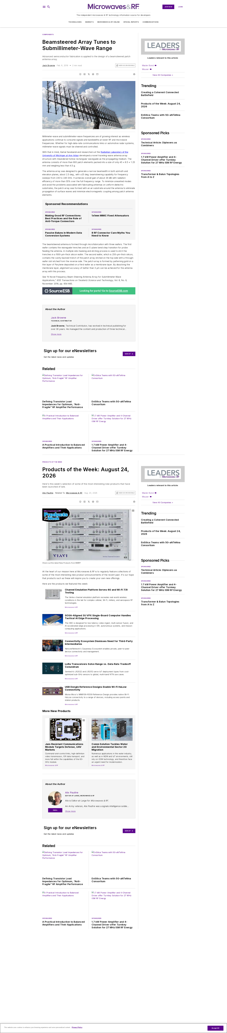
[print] (134, 74)
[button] (44, 7)
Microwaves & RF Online (108, 22)
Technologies (75, 22)
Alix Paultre (47, 493)
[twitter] (89, 74)
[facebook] (80, 74)
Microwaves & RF (74, 493)
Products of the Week (52, 462)
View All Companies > (163, 75)
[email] (97, 74)
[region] (113, 1028)
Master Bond (148, 65)
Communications (151, 22)
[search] (48, 7)
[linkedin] (84, 74)
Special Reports (131, 22)
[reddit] (93, 74)
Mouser (145, 69)
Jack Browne (48, 65)
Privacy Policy (77, 1027)
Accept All (215, 1028)
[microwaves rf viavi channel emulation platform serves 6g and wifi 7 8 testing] (52, 594)
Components (48, 34)
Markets (89, 22)
